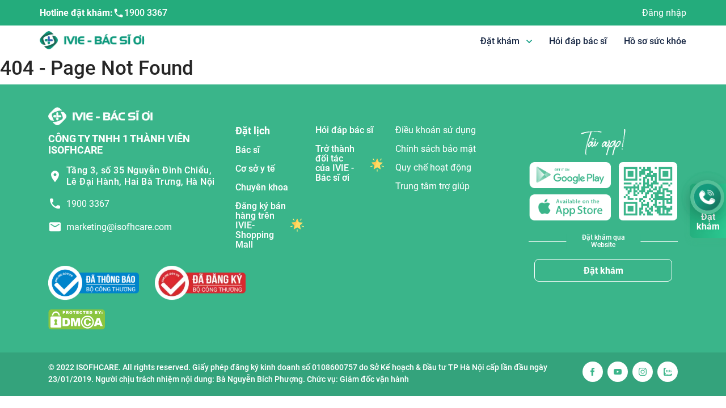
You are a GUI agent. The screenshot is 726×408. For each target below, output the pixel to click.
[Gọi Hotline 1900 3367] (707, 197)
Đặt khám (603, 270)
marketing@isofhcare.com (119, 227)
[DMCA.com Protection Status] (76, 318)
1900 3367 (145, 12)
